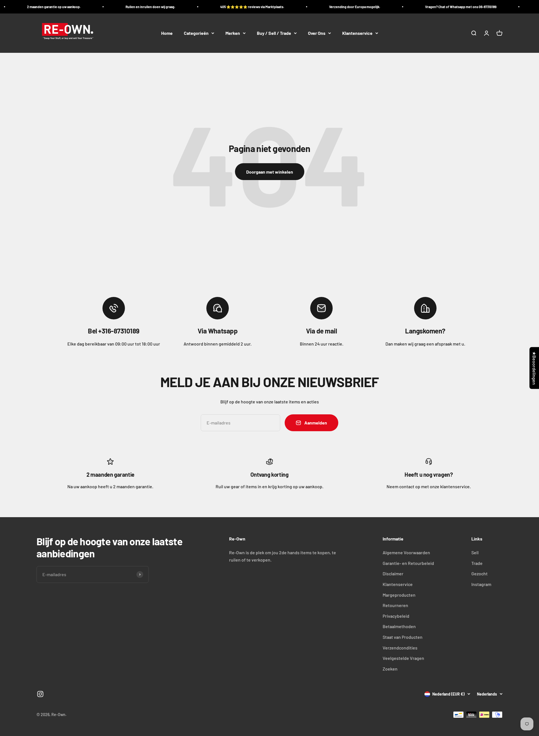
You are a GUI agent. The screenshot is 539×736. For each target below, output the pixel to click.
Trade (477, 563)
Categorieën (196, 33)
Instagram (481, 584)
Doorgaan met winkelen (269, 171)
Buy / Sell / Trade (274, 33)
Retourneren (395, 605)
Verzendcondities (400, 647)
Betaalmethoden (399, 626)
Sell (475, 552)
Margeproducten (399, 595)
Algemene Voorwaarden (406, 552)
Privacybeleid (396, 616)
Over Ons (316, 33)
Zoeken (390, 668)
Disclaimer (393, 573)
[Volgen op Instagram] (40, 694)
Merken (232, 33)
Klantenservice (357, 33)
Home (167, 33)
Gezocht (479, 573)
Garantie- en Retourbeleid (408, 563)
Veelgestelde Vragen (403, 658)
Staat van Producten (402, 637)
